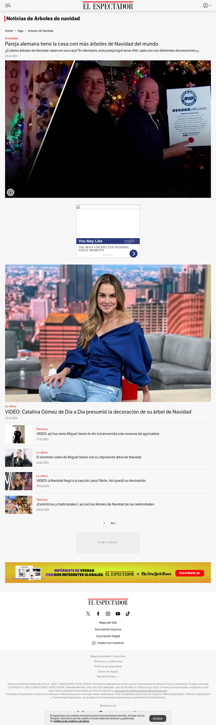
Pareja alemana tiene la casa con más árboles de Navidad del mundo (81, 44)
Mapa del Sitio (108, 623)
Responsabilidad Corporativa (108, 656)
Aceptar (158, 718)
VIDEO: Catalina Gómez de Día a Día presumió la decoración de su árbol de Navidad (98, 412)
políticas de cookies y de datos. (72, 721)
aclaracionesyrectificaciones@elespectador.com (140, 690)
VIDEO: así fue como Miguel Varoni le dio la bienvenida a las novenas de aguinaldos (97, 434)
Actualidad (11, 38)
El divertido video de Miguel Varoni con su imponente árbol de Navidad (88, 457)
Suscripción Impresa (108, 629)
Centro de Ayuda (108, 671)
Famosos (41, 429)
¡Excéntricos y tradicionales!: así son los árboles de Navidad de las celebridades (95, 504)
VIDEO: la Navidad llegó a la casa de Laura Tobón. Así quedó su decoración (91, 480)
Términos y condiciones (108, 661)
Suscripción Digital (108, 636)
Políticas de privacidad (108, 666)
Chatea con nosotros (110, 643)
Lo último (10, 406)
